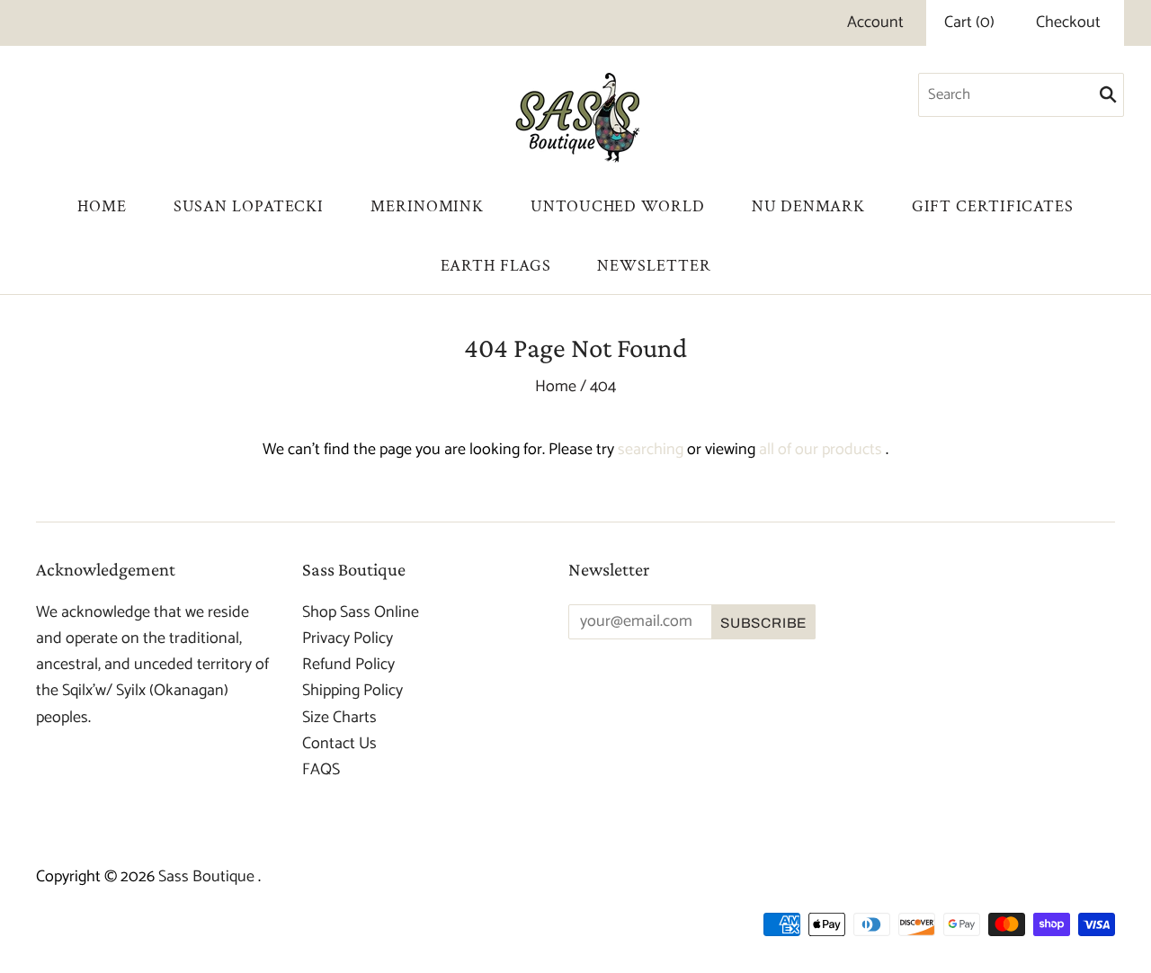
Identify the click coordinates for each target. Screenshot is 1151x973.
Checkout (1068, 23)
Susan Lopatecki (249, 206)
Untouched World (618, 206)
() (969, 23)
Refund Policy (348, 664)
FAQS (321, 769)
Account (875, 22)
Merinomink (427, 206)
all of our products (820, 449)
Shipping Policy (352, 690)
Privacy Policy (347, 638)
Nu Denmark (808, 206)
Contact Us (339, 743)
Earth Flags (496, 265)
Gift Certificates (993, 206)
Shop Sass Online (360, 612)
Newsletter (653, 265)
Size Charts (339, 717)
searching (650, 449)
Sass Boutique (208, 876)
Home (102, 206)
